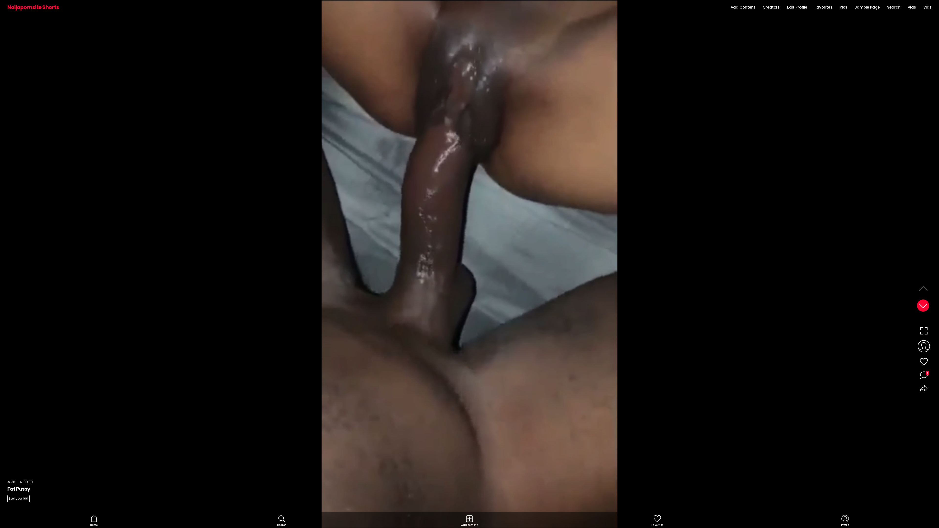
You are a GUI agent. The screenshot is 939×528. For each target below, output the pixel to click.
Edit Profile (797, 7)
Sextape (18, 498)
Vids (912, 7)
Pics (843, 7)
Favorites (823, 7)
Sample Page (867, 7)
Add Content (743, 7)
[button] (923, 305)
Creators (771, 7)
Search (893, 7)
